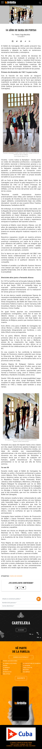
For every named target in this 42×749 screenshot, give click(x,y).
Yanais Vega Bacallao (22, 35)
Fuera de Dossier (16, 576)
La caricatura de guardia (31, 663)
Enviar (38, 599)
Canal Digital (27, 667)
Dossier (5, 669)
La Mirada (6, 667)
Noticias (26, 669)
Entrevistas (7, 672)
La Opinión (26, 665)
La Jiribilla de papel (10, 663)
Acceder (21, 630)
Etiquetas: (5, 576)
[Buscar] (40, 2)
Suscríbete (21, 678)
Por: (13, 35)
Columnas (26, 672)
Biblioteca (6, 674)
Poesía (5, 665)
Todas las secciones (10, 661)
